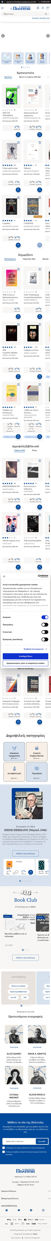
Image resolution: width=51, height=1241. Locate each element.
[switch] (45, 625)
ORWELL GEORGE (8, 355)
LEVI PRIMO (28, 491)
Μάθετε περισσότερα (25, 853)
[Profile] (42, 8)
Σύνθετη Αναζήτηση (41, 18)
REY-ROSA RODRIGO (31, 171)
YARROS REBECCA (30, 300)
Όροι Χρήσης (16, 1238)
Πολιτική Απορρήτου (32, 1238)
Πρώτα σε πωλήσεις (18, 986)
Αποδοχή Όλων (25, 656)
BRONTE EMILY (8, 489)
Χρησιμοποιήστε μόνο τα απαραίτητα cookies (26, 663)
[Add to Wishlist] (18, 87)
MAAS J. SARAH (8, 300)
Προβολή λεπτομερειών (34, 649)
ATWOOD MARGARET (10, 118)
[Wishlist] (38, 8)
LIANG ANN (6, 544)
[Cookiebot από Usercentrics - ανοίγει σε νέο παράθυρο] (38, 576)
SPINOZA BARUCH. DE (32, 118)
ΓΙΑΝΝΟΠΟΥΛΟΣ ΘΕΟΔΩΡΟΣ (30, 416)
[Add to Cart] (18, 134)
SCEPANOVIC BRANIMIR (11, 171)
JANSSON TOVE (8, 415)
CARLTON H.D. (29, 544)
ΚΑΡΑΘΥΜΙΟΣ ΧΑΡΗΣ (10, 226)
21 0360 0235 (45, 2)
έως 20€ (13, 997)
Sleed (35, 1234)
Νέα (24, 997)
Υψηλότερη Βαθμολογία (18, 992)
